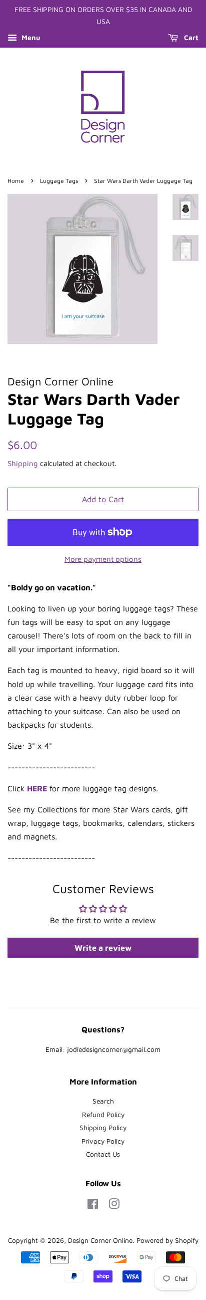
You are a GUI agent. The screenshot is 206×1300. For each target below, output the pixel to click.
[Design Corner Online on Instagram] (114, 1206)
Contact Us (103, 1154)
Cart (190, 37)
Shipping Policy (103, 1128)
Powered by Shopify (167, 1240)
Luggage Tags (59, 180)
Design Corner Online (100, 1240)
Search (103, 1101)
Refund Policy (103, 1115)
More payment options (103, 559)
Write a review (103, 947)
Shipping (23, 463)
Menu (30, 37)
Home (16, 180)
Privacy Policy (103, 1141)
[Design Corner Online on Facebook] (92, 1206)
